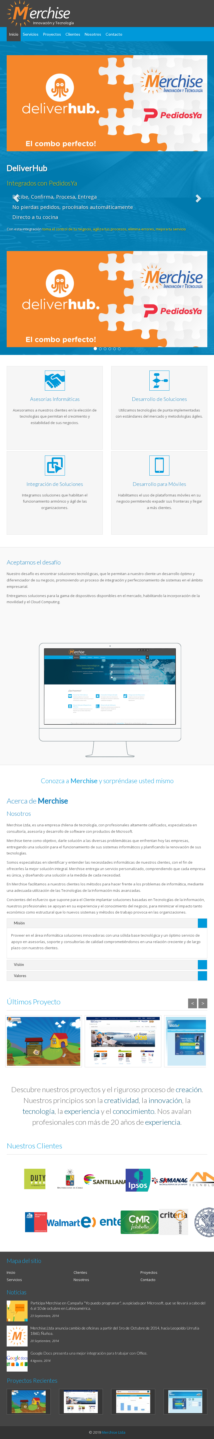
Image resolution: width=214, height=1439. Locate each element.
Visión (19, 964)
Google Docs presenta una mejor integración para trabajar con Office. (88, 1353)
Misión (19, 923)
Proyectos (52, 34)
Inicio (13, 34)
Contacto (114, 34)
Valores (20, 975)
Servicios (30, 34)
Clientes (72, 34)
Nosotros (93, 34)
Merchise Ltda (113, 1432)
